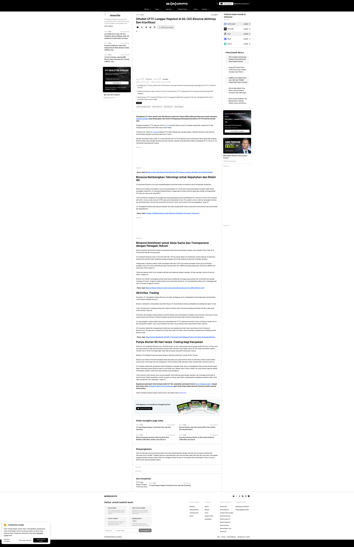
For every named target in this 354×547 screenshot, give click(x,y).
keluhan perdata (142, 119)
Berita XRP (223, 506)
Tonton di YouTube (229, 161)
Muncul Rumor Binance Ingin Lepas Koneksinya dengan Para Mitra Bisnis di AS (175, 288)
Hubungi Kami (194, 510)
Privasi (223, 537)
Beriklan (192, 506)
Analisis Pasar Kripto (226, 513)
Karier (191, 516)
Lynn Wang (165, 79)
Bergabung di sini (109, 97)
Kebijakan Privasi (109, 89)
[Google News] (249, 496)
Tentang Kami (194, 513)
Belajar (207, 510)
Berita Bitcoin (224, 510)
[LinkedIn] (150, 27)
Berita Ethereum (225, 516)
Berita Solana (224, 525)
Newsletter (208, 519)
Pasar (142, 15)
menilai (155, 132)
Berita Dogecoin (225, 522)
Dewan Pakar (209, 516)
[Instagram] (154, 27)
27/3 (166, 125)
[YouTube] (137, 27)
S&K (218, 537)
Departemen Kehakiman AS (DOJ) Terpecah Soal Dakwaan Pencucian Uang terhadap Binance (180, 337)
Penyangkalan (231, 537)
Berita (137, 15)
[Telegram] (146, 27)
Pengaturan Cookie (243, 537)
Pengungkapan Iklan (242, 510)
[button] (115, 510)
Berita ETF (223, 531)
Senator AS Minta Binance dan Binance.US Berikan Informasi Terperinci (172, 213)
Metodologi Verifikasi (242, 506)
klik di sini (182, 393)
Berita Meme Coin (225, 528)
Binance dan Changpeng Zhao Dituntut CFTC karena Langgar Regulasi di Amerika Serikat (179, 172)
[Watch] (237, 146)
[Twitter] (141, 27)
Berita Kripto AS (225, 519)
